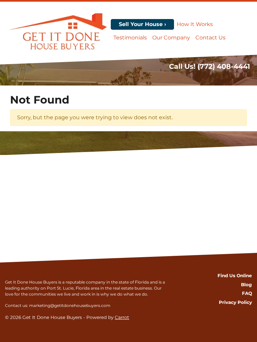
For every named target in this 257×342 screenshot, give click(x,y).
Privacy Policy (235, 302)
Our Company (171, 37)
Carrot (122, 317)
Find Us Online (235, 275)
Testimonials (130, 37)
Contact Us (210, 37)
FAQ (247, 293)
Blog (246, 284)
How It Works (195, 24)
